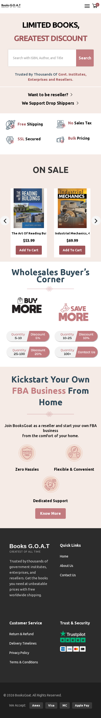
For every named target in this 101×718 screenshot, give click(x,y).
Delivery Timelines (23, 643)
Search (85, 58)
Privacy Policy (19, 653)
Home (64, 556)
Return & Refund (21, 634)
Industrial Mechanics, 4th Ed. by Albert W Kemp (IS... (72, 233)
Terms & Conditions (23, 662)
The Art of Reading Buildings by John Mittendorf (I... (29, 233)
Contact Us (68, 575)
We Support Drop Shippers (48, 103)
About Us (66, 566)
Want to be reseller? (48, 94)
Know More (50, 513)
